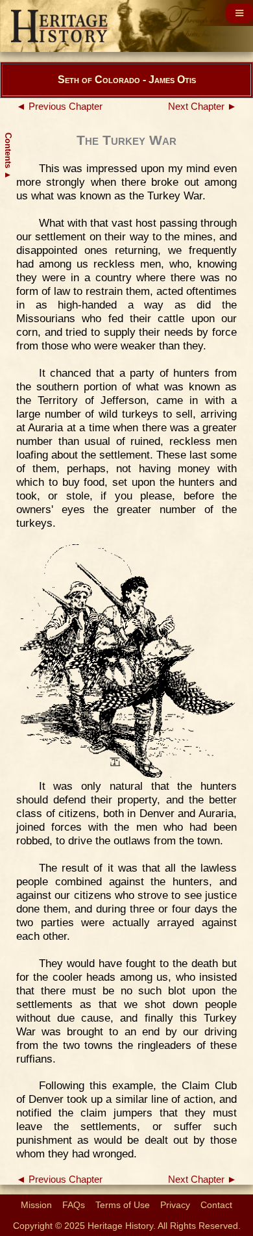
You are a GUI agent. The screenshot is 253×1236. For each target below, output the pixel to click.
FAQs (73, 1205)
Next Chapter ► (202, 106)
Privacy (175, 1205)
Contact (216, 1205)
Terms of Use (122, 1205)
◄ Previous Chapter (59, 106)
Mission (36, 1205)
